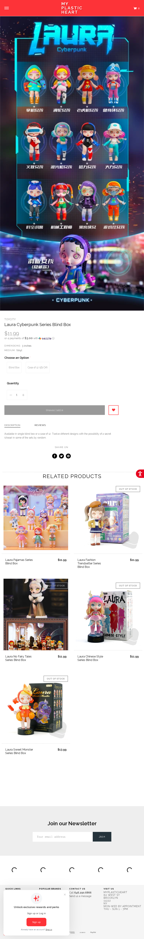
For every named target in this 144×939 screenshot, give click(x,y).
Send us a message (80, 896)
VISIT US (109, 889)
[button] (61, 338)
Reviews (40, 425)
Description (12, 425)
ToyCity (10, 319)
